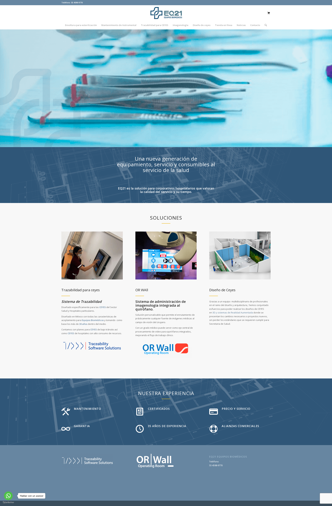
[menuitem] (81, 25)
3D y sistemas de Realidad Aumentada (233, 312)
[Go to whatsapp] (8, 495)
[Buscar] (264, 25)
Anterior (8, 88)
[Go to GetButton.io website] (8, 502)
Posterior (324, 88)
